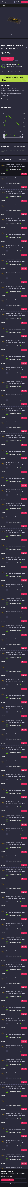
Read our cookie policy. (6, 1176)
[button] (16, 59)
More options (13, 1183)
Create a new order (20, 146)
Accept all (7, 1179)
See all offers (22, 159)
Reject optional (20, 1179)
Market (18, 2)
